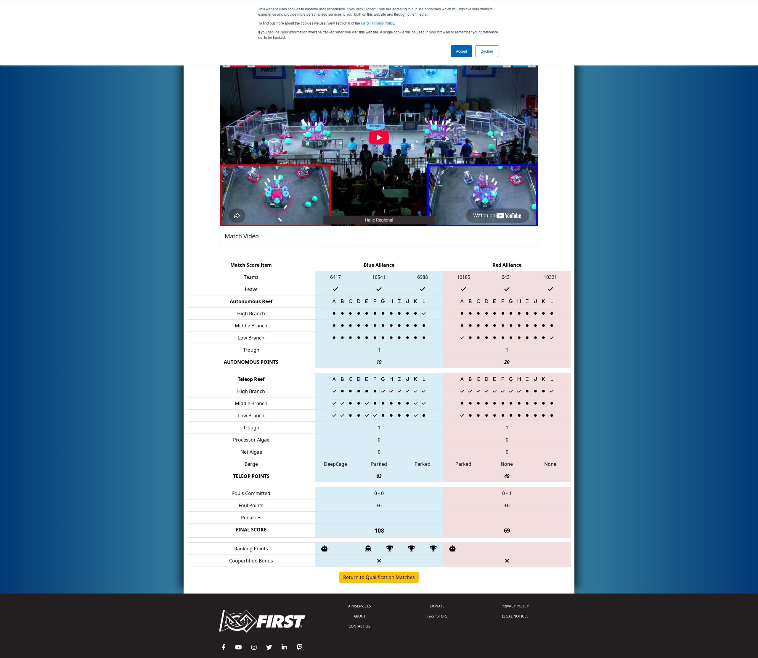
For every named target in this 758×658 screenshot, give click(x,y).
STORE (437, 616)
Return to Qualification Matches (379, 577)
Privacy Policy (377, 22)
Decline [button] (487, 51)
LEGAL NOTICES (515, 616)
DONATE (437, 606)
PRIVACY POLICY (515, 606)
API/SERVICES (359, 606)
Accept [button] (461, 51)
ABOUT (360, 616)
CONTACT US (359, 626)
